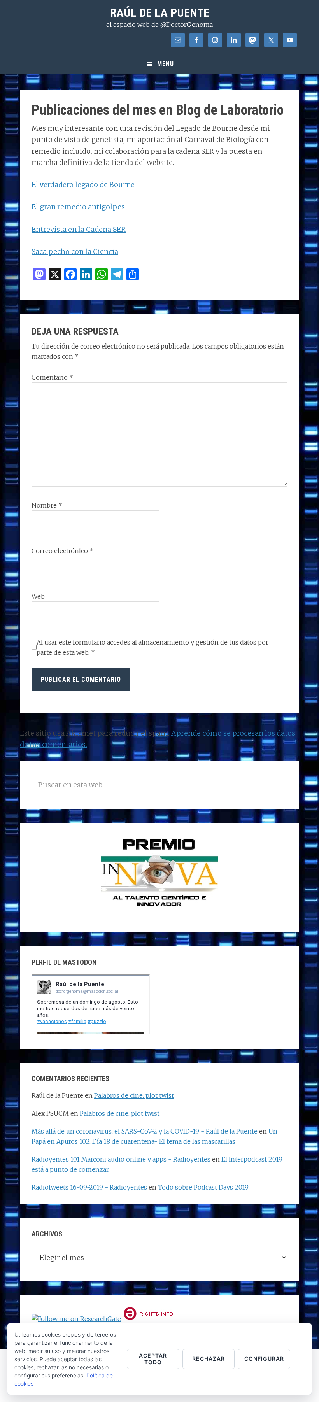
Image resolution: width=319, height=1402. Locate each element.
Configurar (264, 1358)
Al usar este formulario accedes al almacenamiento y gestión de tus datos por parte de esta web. (152, 647)
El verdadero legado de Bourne (83, 184)
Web (38, 596)
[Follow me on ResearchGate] (76, 1319)
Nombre (47, 505)
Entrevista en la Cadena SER (79, 229)
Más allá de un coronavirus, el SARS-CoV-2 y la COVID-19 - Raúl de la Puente (145, 1131)
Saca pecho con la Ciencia (75, 251)
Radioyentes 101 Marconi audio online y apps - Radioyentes (121, 1159)
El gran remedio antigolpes (78, 206)
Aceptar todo (153, 1358)
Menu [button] (165, 64)
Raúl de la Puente (159, 12)
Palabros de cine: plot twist (134, 1095)
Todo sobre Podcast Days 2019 (203, 1187)
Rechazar (208, 1358)
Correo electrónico (62, 551)
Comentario (52, 377)
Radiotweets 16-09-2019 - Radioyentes (89, 1187)
